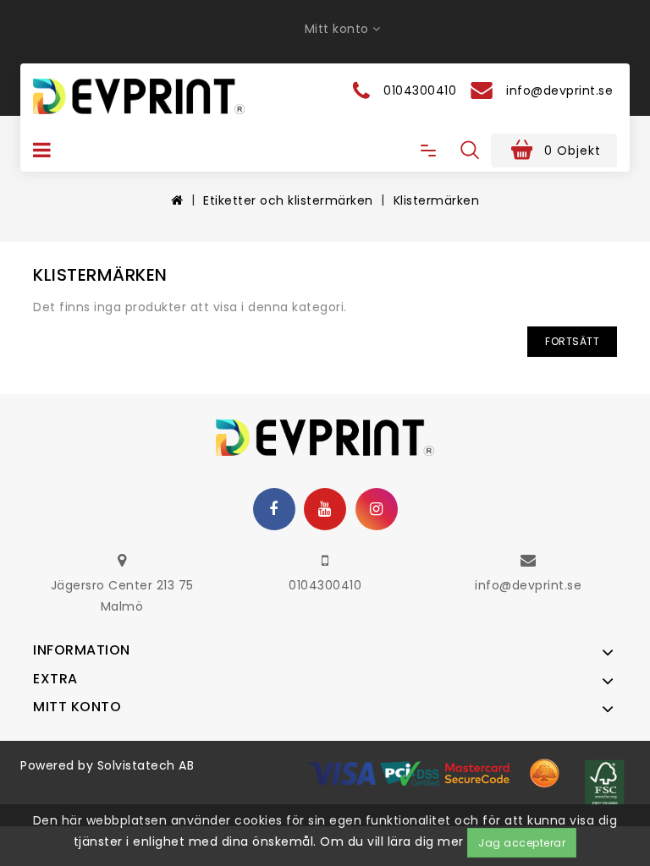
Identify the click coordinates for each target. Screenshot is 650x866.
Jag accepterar (521, 843)
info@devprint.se (528, 585)
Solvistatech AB (146, 765)
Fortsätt (572, 341)
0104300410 (325, 585)
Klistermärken (437, 200)
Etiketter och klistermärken (288, 200)
